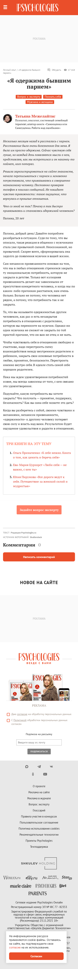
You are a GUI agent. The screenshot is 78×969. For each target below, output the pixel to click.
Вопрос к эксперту (28, 96)
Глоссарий (39, 810)
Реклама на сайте (39, 792)
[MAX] (26, 766)
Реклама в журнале (39, 798)
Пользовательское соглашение (39, 822)
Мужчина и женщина (40, 102)
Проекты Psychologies (39, 840)
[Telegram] (39, 766)
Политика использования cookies (39, 828)
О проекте (39, 786)
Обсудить (56, 69)
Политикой (20, 720)
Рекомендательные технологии (39, 834)
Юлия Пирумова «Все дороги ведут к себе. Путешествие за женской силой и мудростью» (40, 481)
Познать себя (53, 96)
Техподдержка (39, 846)
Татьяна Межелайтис (35, 116)
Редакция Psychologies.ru (23, 532)
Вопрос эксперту (39, 804)
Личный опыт (9, 69)
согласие (22, 714)
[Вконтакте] (51, 766)
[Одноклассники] (32, 774)
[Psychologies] (37, 7)
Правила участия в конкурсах (39, 816)
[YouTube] (45, 774)
